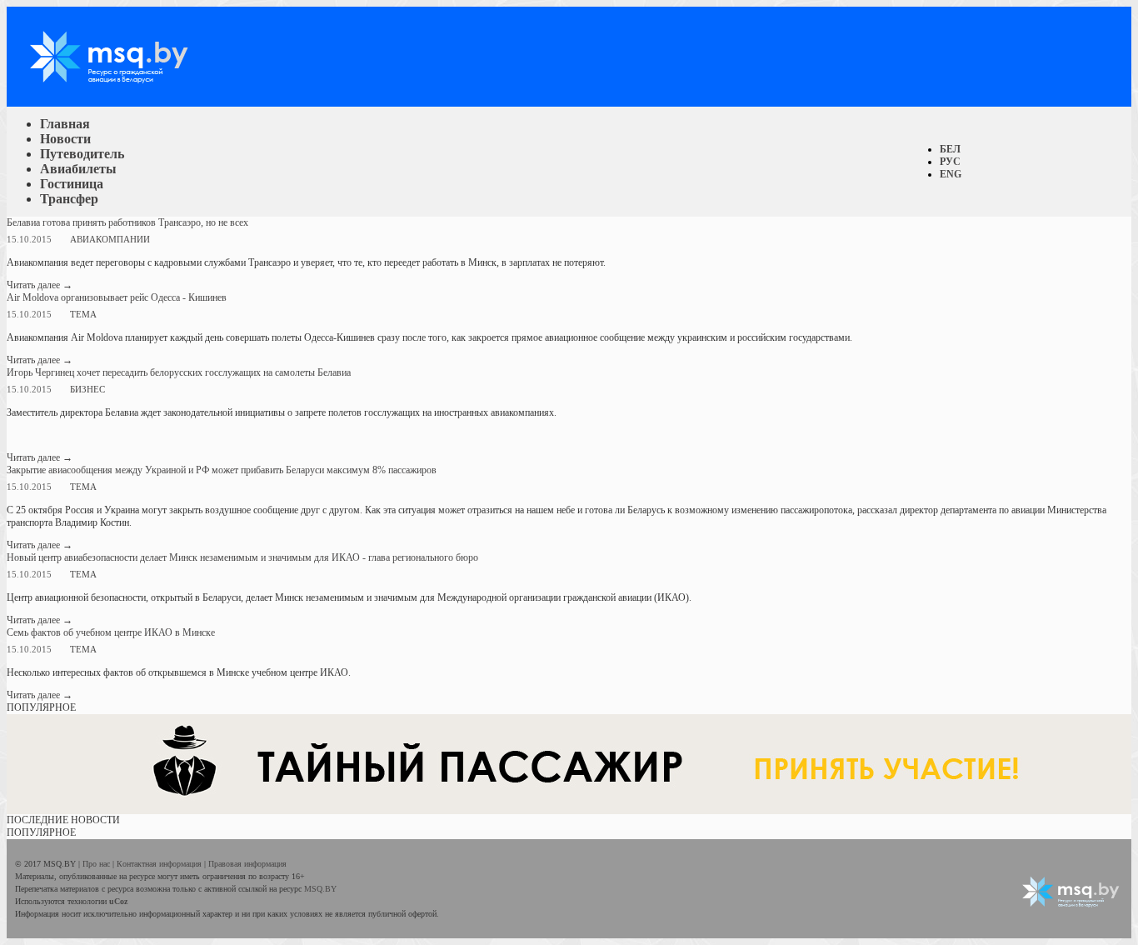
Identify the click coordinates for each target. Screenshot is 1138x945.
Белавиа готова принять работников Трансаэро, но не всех (127, 222)
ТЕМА (83, 314)
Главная (65, 124)
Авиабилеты (78, 169)
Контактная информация (160, 863)
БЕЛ (950, 149)
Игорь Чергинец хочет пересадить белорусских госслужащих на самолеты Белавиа (179, 372)
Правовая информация (247, 863)
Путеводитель (82, 154)
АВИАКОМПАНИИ (110, 239)
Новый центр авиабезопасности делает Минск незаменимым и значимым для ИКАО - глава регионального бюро (242, 557)
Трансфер (69, 199)
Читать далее (39, 285)
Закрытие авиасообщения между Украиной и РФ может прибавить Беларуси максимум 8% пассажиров (222, 470)
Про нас (97, 863)
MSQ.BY (320, 888)
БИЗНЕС (87, 389)
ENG (950, 174)
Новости (65, 139)
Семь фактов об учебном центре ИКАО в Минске (111, 632)
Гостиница (71, 184)
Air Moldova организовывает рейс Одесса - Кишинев (117, 297)
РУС (950, 162)
